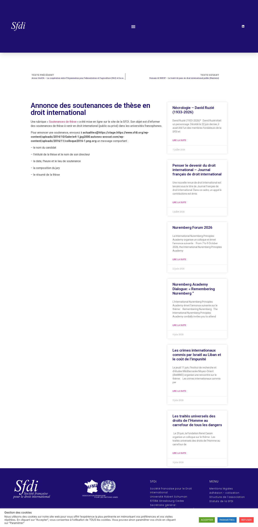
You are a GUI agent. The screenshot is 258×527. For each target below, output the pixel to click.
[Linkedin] (243, 26)
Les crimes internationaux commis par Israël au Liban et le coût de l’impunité (197, 354)
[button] (133, 26)
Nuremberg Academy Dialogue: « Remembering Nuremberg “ (194, 288)
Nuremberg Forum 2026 (192, 227)
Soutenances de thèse (63, 121)
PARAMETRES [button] (227, 519)
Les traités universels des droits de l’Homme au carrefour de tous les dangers (197, 420)
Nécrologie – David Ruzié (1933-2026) (193, 110)
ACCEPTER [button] (207, 519)
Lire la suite (179, 140)
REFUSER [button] (246, 519)
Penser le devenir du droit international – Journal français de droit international (197, 169)
